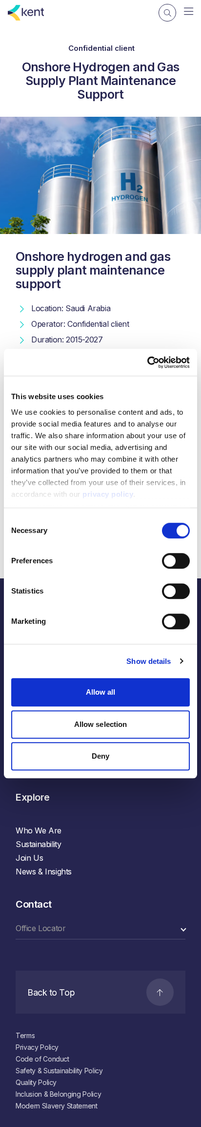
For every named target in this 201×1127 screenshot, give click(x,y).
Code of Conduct (42, 1059)
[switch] (176, 561)
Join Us (29, 858)
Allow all (101, 692)
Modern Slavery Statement (57, 1106)
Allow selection (100, 724)
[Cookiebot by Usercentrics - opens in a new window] (147, 362)
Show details (148, 661)
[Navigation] (188, 11)
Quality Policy (36, 1082)
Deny (100, 756)
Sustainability (38, 844)
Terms (25, 1035)
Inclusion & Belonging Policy (58, 1094)
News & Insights (44, 871)
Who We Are (38, 830)
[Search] (167, 12)
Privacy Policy (37, 1047)
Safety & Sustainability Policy (59, 1070)
